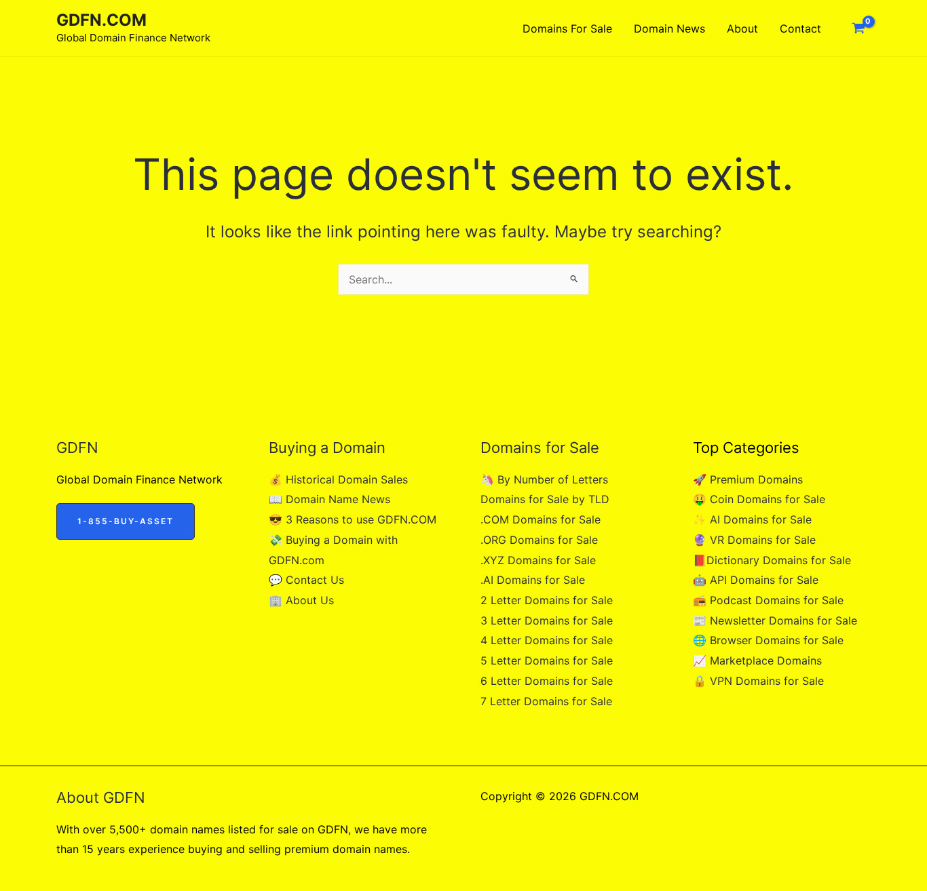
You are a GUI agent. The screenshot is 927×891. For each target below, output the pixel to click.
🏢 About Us (301, 600)
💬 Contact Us (306, 580)
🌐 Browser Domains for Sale (768, 640)
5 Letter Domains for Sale (546, 660)
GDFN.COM (101, 20)
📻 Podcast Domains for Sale (768, 600)
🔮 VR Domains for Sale (754, 540)
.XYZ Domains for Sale (538, 560)
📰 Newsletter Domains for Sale (775, 620)
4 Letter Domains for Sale (546, 640)
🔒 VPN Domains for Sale (758, 681)
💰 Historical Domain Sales (338, 479)
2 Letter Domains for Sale (546, 600)
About (742, 28)
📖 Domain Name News (329, 499)
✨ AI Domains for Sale (752, 519)
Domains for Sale (567, 28)
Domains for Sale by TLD (544, 499)
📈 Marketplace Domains (757, 660)
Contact (800, 28)
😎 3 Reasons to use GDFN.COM (352, 519)
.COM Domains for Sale (540, 519)
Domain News (669, 28)
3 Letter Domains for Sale (546, 620)
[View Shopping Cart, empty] (858, 28)
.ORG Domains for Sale (539, 540)
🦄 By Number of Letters (544, 479)
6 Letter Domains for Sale (546, 681)
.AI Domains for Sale (532, 580)
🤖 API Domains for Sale (755, 580)
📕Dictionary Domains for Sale (772, 560)
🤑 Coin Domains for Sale (759, 499)
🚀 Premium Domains (748, 479)
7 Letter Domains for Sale (546, 701)
